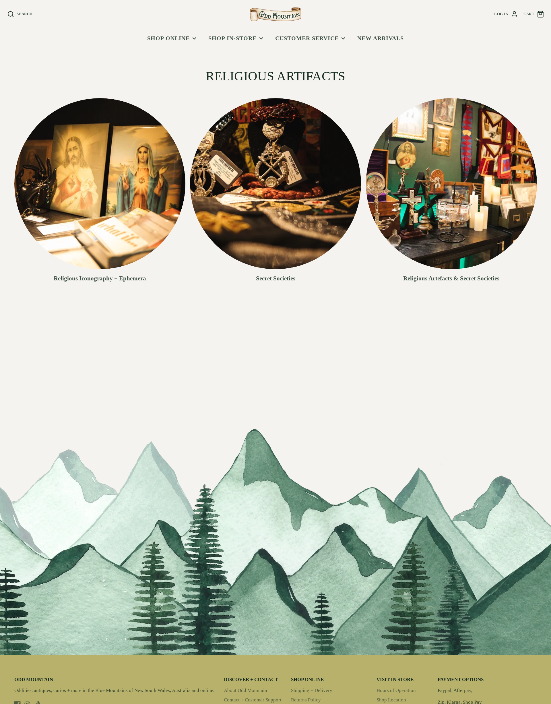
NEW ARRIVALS (380, 38)
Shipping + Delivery (311, 690)
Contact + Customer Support (253, 700)
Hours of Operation (396, 690)
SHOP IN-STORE (232, 38)
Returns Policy (306, 700)
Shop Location (391, 700)
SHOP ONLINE (168, 38)
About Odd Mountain (245, 690)
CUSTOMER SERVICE (307, 38)
